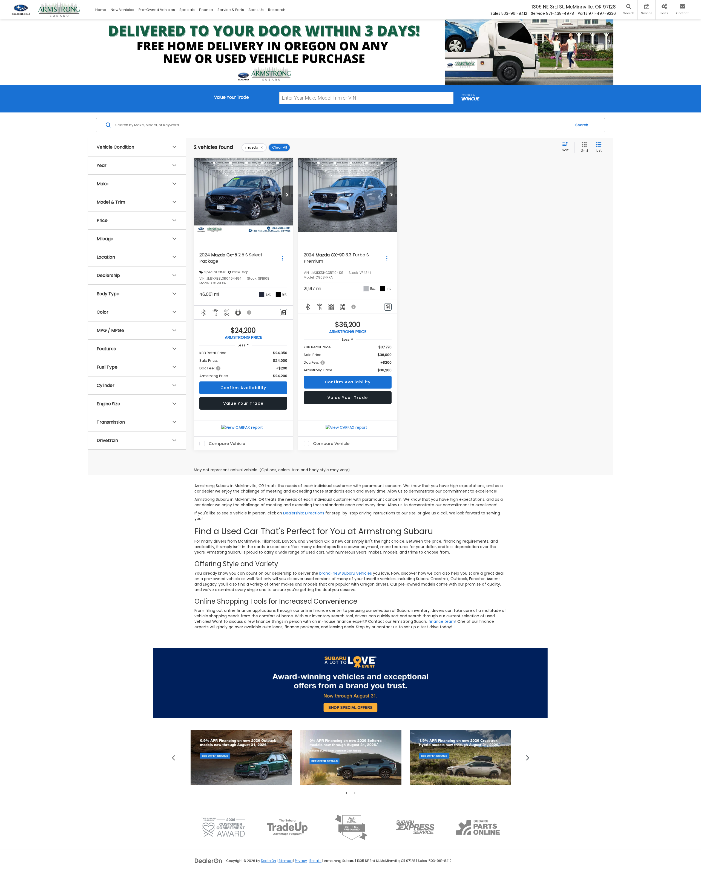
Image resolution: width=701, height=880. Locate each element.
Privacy (301, 861)
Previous (173, 757)
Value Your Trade (243, 403)
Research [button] (276, 9)
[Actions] (282, 258)
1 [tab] (346, 793)
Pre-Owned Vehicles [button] (157, 9)
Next (528, 757)
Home (100, 9)
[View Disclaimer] (249, 312)
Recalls (315, 861)
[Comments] (283, 312)
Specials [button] (187, 9)
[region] (243, 364)
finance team (442, 621)
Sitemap (285, 861)
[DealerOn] (208, 860)
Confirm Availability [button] (243, 387)
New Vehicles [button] (122, 9)
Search (581, 125)
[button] (287, 195)
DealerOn (268, 861)
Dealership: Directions (303, 513)
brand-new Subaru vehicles (345, 573)
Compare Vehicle (227, 443)
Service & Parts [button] (230, 9)
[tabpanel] (241, 757)
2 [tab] (354, 793)
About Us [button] (256, 9)
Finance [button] (206, 9)
